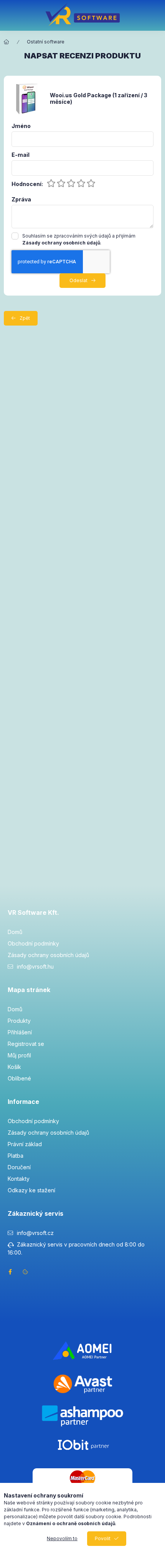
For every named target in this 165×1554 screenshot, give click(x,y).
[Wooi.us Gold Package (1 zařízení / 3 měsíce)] (27, 98)
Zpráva (21, 199)
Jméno (21, 126)
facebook (10, 1272)
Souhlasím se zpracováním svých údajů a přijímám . (78, 239)
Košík (14, 1067)
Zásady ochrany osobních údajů (48, 955)
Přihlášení (20, 1032)
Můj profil (19, 1055)
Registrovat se (26, 1043)
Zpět (25, 318)
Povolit (103, 1538)
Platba (15, 1155)
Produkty (19, 1020)
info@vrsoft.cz (35, 1233)
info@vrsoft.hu (35, 966)
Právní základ (25, 1144)
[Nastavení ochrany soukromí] (25, 1272)
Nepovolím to (62, 1538)
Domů (15, 932)
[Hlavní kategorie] (6, 41)
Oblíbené (19, 1078)
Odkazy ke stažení (31, 1190)
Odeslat (78, 280)
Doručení (19, 1167)
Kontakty (19, 1178)
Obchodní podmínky (33, 943)
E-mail (21, 155)
